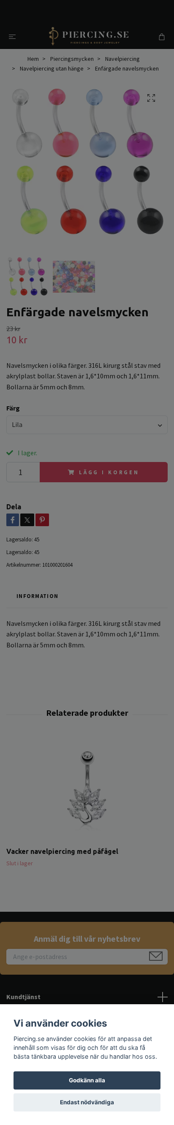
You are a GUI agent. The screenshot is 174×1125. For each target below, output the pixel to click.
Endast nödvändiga (87, 1102)
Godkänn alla (87, 1080)
